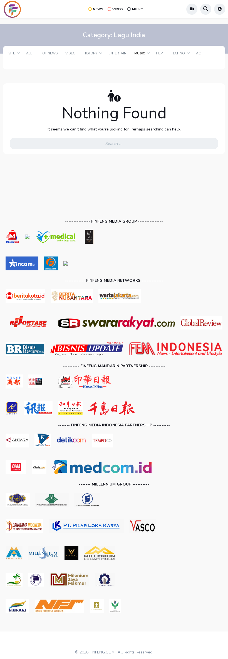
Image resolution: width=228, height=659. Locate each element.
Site (11, 53)
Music (137, 9)
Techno (178, 53)
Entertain (117, 53)
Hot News (49, 53)
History (90, 53)
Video (117, 9)
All (29, 53)
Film (159, 53)
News (98, 9)
